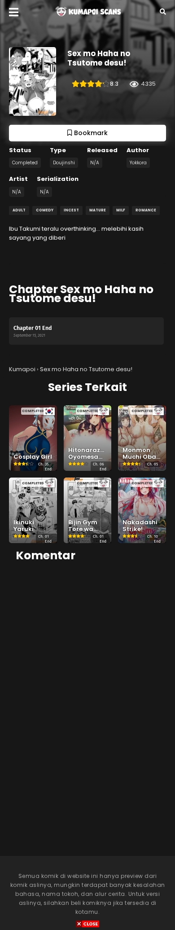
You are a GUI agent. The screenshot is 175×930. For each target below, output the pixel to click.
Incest (71, 210)
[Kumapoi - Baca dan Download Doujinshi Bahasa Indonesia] (87, 18)
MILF (120, 210)
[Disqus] (87, 682)
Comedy (44, 210)
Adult (19, 210)
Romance (146, 210)
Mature (97, 210)
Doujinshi (64, 162)
